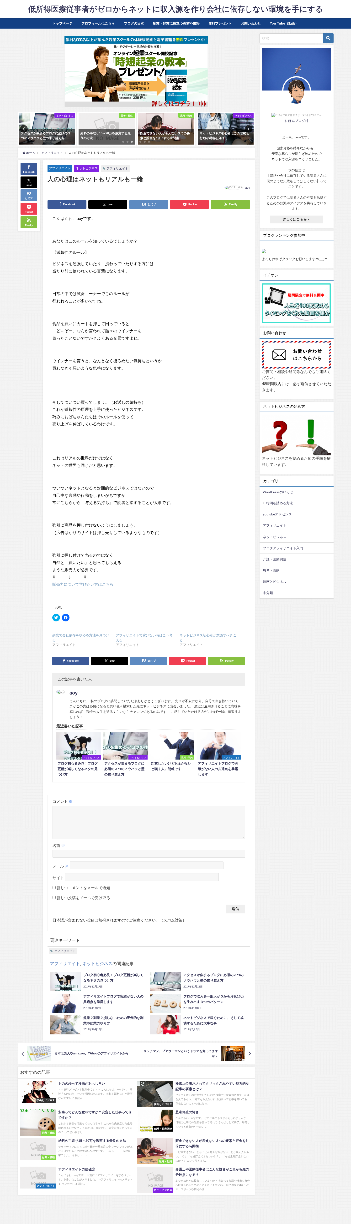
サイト (58, 878)
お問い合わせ (251, 23)
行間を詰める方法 (279, 503)
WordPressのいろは (278, 492)
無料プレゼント (220, 23)
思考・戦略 (271, 570)
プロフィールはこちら (98, 23)
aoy (247, 187)
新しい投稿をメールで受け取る (83, 898)
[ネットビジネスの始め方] (296, 435)
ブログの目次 (134, 23)
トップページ (63, 23)
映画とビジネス (274, 581)
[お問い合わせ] (296, 355)
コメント (63, 801)
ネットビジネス (87, 168)
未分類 (268, 592)
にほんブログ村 (296, 120)
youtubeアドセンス (277, 514)
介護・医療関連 (274, 559)
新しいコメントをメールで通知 (83, 888)
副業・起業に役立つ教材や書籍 (176, 23)
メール (61, 866)
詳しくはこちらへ (296, 219)
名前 (59, 845)
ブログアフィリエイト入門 (283, 548)
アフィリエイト (60, 168)
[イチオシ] (296, 303)
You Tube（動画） (284, 23)
